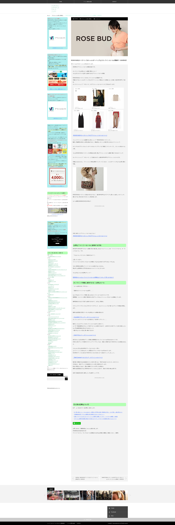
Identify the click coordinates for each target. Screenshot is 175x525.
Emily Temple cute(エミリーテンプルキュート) (56, 275)
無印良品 (49, 343)
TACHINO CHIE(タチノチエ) (53, 303)
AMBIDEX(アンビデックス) (53, 265)
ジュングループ (51, 285)
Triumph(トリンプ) (51, 310)
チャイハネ (50, 305)
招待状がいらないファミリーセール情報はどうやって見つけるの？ (93, 277)
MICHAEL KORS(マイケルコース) (54, 335)
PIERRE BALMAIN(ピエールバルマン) (55, 321)
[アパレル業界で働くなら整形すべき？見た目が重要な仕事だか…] (120, 495)
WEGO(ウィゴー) (51, 271)
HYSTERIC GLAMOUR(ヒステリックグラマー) (56, 322)
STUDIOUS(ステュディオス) (53, 288)
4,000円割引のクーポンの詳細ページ (57, 186)
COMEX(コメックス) (52, 281)
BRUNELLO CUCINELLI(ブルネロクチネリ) (56, 328)
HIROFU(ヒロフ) (51, 324)
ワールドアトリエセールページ (57, 214)
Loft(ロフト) (50, 365)
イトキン (49, 268)
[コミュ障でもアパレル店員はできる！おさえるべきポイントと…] (55, 495)
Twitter (112, 508)
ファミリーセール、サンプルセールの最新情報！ (56, 523)
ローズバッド (97, 18)
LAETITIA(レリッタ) (52, 359)
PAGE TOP (88, 519)
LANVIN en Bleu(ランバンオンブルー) (55, 352)
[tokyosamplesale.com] (55, 8)
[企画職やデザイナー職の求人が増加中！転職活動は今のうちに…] (71, 495)
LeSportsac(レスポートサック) (54, 356)
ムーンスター (50, 341)
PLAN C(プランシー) (52, 325)
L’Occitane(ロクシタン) (52, 362)
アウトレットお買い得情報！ (57, 15)
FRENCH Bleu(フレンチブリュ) (54, 330)
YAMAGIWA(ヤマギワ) (52, 346)
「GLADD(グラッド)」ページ (57, 47)
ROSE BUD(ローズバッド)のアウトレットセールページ (90, 135)
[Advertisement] (103, 8)
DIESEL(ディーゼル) (52, 306)
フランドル (50, 327)
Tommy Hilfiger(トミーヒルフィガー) (55, 309)
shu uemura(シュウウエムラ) (53, 284)
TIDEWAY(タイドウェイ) (52, 300)
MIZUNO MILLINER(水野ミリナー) (54, 338)
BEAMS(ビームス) (51, 319)
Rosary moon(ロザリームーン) (53, 363)
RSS (112, 515)
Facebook (113, 512)
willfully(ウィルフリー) (52, 272)
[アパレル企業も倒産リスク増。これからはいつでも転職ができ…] (104, 495)
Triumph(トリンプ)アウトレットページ (57, 247)
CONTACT (114, 1)
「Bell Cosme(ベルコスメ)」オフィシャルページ (88, 357)
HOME (60, 1)
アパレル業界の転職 (88, 1)
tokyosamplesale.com (117, 523)
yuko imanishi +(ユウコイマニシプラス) (55, 347)
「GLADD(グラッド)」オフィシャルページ (86, 317)
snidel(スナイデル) (51, 290)
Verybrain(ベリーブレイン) (53, 333)
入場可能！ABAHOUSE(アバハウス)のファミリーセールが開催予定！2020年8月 (86, 478)
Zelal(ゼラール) (51, 287)
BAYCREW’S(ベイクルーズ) (53, 331)
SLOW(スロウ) (51, 294)
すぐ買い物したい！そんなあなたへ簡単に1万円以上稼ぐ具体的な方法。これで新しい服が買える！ (98, 412)
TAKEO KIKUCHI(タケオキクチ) (54, 302)
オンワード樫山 (51, 277)
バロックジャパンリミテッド (53, 316)
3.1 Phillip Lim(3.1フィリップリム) (54, 256)
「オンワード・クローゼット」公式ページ (57, 154)
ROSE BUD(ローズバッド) (53, 360)
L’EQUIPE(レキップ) (52, 355)
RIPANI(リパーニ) (51, 353)
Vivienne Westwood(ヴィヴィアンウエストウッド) (57, 269)
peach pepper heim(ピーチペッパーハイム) (56, 318)
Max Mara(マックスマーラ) (53, 337)
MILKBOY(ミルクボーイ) (52, 340)
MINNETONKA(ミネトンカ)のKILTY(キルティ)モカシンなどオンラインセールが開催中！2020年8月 (113, 478)
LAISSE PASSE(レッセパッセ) (53, 358)
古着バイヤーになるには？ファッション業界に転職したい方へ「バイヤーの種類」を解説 (96, 416)
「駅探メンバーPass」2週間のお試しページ (57, 89)
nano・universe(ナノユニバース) (54, 313)
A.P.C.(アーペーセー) (52, 259)
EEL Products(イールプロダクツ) (54, 266)
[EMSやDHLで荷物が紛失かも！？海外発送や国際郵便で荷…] (87, 495)
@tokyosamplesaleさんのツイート (53, 388)
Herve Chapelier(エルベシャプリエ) (54, 274)
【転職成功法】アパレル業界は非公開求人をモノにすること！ (89, 414)
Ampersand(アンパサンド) (53, 263)
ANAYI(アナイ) (51, 262)
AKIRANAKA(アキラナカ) (53, 260)
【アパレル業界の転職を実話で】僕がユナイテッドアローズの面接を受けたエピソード (95, 418)
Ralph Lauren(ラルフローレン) (54, 350)
